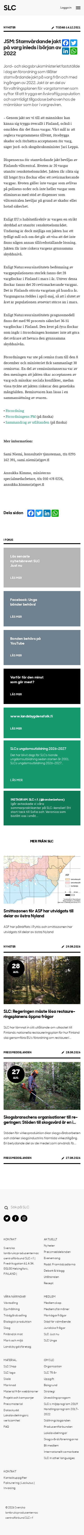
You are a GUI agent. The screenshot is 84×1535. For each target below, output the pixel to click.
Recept (49, 1283)
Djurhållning (12, 1309)
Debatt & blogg (54, 1271)
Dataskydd (11, 1410)
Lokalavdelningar (55, 1433)
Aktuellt (50, 1239)
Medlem (50, 1296)
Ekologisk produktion (17, 1322)
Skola (7, 1379)
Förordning (15, 411)
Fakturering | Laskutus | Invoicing (19, 1486)
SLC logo (9, 1373)
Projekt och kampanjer (19, 1398)
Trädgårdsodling (15, 1315)
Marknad (10, 1385)
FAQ (6, 1427)
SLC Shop (10, 1366)
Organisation (53, 1366)
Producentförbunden (58, 1427)
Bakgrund (51, 1385)
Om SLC (49, 1360)
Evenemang (52, 1258)
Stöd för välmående (57, 1322)
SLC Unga (50, 1340)
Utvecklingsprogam (57, 1398)
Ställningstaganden (57, 1420)
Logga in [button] (65, 7)
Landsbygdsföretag (17, 1347)
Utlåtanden (51, 1277)
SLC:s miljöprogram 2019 (61, 1404)
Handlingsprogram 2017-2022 (61, 1412)
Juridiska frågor (55, 1328)
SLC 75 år (50, 1373)
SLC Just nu (51, 1334)
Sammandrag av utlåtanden (27, 422)
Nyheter (10, 27)
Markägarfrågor (55, 1315)
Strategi (49, 1391)
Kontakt (10, 1239)
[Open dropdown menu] (78, 8)
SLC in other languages (59, 1458)
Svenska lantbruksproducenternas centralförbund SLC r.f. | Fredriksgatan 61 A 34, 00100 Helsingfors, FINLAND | (21, 1261)
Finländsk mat (13, 1334)
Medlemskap (53, 1303)
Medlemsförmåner (57, 1309)
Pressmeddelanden (17, 1052)
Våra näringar (15, 1296)
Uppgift (49, 1379)
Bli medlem (51, 1445)
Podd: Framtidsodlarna (60, 1264)
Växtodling (11, 1303)
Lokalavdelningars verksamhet (16, 1418)
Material (10, 1360)
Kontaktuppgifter (15, 1478)
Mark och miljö (13, 1340)
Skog (7, 1328)
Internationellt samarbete (61, 1452)
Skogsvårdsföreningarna (61, 1439)
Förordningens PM (21, 416)
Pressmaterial (13, 1404)
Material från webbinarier (21, 1391)
